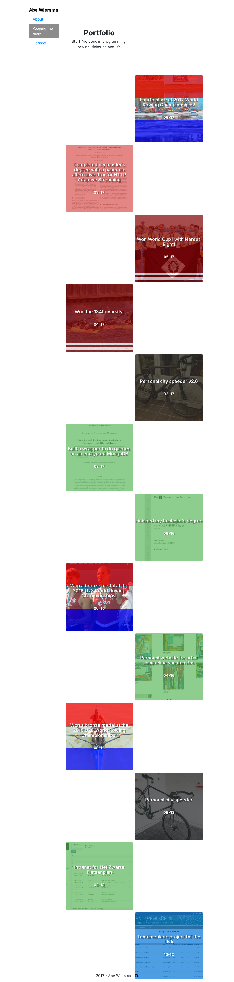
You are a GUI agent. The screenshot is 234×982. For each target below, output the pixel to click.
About (38, 19)
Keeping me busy (43, 31)
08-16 (99, 597)
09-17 (99, 178)
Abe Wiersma (43, 10)
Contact (40, 43)
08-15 (99, 736)
